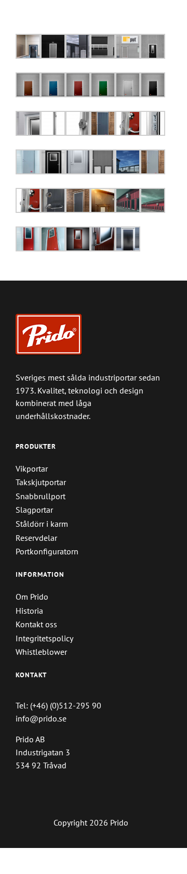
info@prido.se (41, 718)
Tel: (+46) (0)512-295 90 (58, 705)
